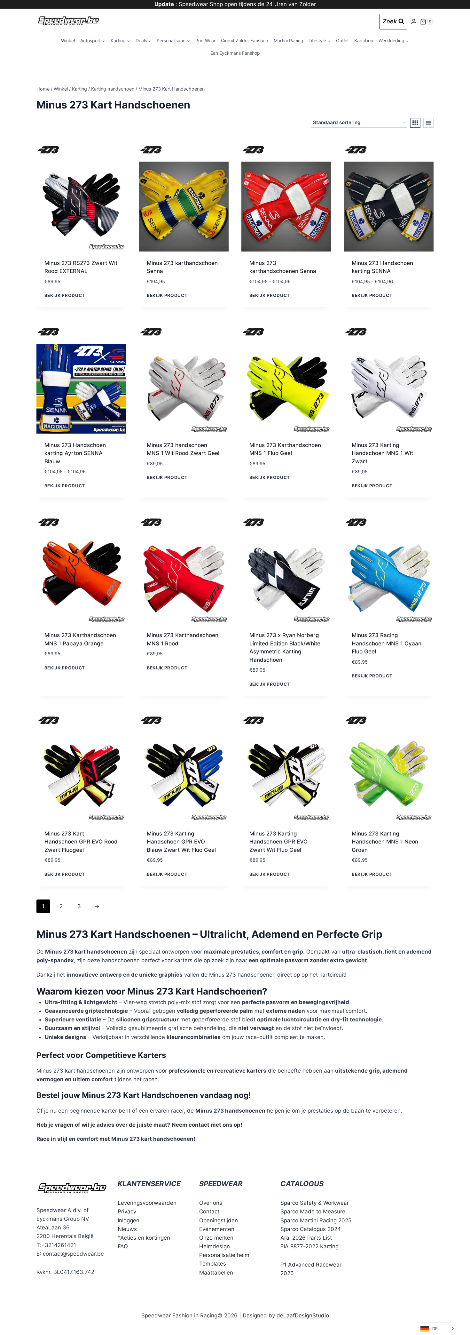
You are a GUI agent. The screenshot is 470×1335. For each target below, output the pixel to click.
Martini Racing (288, 40)
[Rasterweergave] (415, 123)
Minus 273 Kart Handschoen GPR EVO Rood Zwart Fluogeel (81, 841)
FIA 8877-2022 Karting (309, 1246)
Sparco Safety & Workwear (314, 1203)
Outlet (342, 40)
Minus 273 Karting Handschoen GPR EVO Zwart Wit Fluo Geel (278, 841)
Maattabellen (216, 1272)
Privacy (127, 1211)
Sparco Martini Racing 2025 (315, 1220)
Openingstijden (218, 1220)
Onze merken (216, 1238)
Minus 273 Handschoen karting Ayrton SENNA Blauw (75, 453)
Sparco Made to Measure (312, 1211)
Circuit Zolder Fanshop (244, 40)
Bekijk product (64, 295)
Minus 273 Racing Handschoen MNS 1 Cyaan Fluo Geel (386, 643)
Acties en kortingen (145, 1238)
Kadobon (363, 40)
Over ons (210, 1203)
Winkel (68, 40)
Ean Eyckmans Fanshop (235, 53)
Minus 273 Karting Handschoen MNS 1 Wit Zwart (382, 453)
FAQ (123, 1246)
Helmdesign (214, 1246)
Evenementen (216, 1229)
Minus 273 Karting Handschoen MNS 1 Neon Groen (385, 841)
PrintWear (205, 40)
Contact (209, 1211)
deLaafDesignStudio (303, 1315)
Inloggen (128, 1220)
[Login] (414, 21)
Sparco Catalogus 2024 (310, 1229)
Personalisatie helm (224, 1255)
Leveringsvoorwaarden (147, 1203)
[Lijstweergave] (428, 123)
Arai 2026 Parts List (306, 1238)
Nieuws (127, 1229)
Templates (212, 1263)
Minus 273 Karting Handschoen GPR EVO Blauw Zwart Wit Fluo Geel (181, 841)
